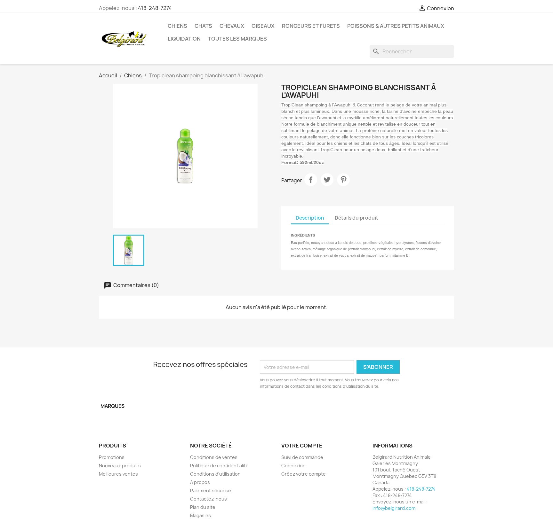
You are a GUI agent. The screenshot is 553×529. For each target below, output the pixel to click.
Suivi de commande (302, 457)
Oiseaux (263, 25)
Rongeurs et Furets (311, 25)
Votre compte (301, 445)
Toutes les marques (237, 38)
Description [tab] (310, 217)
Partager (310, 179)
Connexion (293, 466)
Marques (112, 406)
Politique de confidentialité (219, 466)
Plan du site (202, 507)
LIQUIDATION (184, 38)
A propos (200, 482)
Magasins (200, 515)
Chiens (177, 25)
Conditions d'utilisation (215, 474)
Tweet (327, 179)
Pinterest (343, 179)
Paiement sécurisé (210, 490)
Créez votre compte (303, 474)
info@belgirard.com (394, 508)
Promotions (111, 457)
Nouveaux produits (120, 466)
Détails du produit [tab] (356, 217)
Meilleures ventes (118, 474)
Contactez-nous (208, 499)
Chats (203, 25)
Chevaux (232, 25)
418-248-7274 (155, 8)
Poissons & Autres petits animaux (395, 25)
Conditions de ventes (213, 457)
